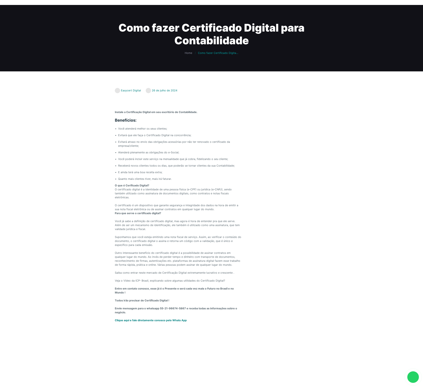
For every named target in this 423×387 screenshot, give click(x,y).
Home (188, 53)
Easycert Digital (131, 90)
